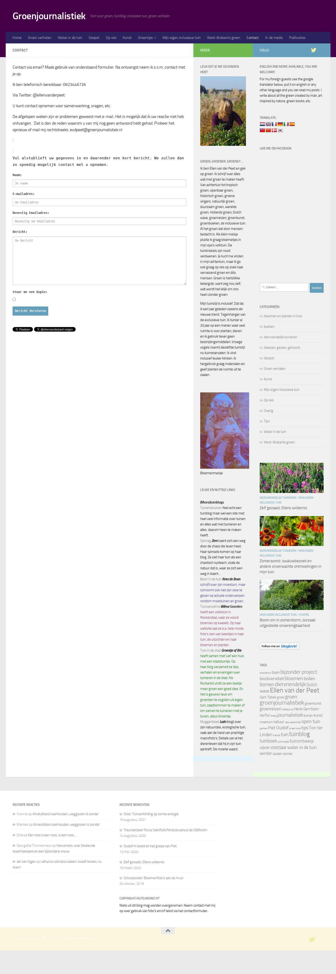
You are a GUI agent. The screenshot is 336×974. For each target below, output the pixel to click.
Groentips (145, 37)
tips (304, 727)
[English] (268, 124)
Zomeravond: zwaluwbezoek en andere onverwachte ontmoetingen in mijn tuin (290, 566)
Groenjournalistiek (49, 16)
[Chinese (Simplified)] (268, 130)
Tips (267, 421)
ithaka (273, 715)
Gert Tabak (268, 697)
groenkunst (313, 703)
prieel (292, 728)
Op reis (111, 37)
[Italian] (286, 124)
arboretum (265, 672)
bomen (267, 684)
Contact (253, 37)
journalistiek (290, 715)
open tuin (310, 721)
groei (280, 697)
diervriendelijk (290, 684)
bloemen (294, 678)
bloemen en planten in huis (283, 316)
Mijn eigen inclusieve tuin (182, 37)
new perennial (293, 722)
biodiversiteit (272, 678)
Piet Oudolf (278, 727)
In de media (274, 37)
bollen (309, 678)
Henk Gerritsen (306, 709)
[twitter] (313, 50)
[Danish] (274, 130)
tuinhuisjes (283, 741)
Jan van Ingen (26, 862)
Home (16, 37)
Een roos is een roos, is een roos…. (52, 835)
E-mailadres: (24, 194)
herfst (265, 715)
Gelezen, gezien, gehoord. (282, 348)
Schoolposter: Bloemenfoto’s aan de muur (154, 878)
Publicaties (297, 37)
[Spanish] (292, 124)
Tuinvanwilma (210, 606)
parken (263, 728)
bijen (276, 672)
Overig (268, 411)
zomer (288, 753)
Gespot (94, 37)
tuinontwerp (302, 741)
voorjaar (279, 747)
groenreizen (270, 708)
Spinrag (205, 541)
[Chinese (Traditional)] (262, 130)
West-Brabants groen (223, 37)
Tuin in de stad (210, 650)
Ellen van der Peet (294, 690)
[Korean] (280, 130)
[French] (274, 124)
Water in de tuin (70, 37)
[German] (280, 124)
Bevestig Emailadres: (31, 213)
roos (298, 728)
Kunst (127, 37)
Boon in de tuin (210, 579)
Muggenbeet (209, 722)
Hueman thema (82, 938)
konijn (308, 715)
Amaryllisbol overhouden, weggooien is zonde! (65, 814)
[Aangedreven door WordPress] (43, 938)
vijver (265, 747)
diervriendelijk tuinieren (280, 337)
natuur (278, 721)
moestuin (266, 722)
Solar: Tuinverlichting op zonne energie (151, 814)
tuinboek (268, 741)
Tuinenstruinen (211, 508)
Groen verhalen (39, 37)
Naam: (17, 175)
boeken (269, 327)
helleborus (287, 709)
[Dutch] (262, 124)
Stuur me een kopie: (30, 292)
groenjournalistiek (282, 702)
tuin (284, 734)
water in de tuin (302, 747)
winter (266, 753)
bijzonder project (298, 672)
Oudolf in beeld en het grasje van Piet (150, 846)
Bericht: (20, 232)
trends (276, 735)
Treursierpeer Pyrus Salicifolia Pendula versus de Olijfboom (165, 830)
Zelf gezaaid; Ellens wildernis (283, 508)
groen (291, 697)
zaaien (278, 753)
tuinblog (299, 734)
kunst (318, 715)
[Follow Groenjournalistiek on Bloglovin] (279, 648)
